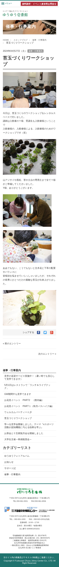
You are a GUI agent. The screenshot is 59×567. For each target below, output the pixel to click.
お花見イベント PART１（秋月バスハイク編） (29, 406)
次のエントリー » (47, 354)
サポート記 (10, 468)
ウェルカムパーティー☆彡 (18, 412)
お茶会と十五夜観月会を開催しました (23, 433)
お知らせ (8, 462)
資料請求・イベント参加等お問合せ (39, 4)
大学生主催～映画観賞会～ (18, 439)
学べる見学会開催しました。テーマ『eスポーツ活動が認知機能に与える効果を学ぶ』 (29, 425)
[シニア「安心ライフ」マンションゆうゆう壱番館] (15, 13)
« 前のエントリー (12, 343)
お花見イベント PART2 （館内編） (24, 400)
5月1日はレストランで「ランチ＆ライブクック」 (27, 386)
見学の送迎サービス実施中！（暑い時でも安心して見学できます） (29, 377)
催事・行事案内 (39, 40)
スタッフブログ (21, 40)
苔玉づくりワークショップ (18, 418)
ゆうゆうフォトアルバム (17, 456)
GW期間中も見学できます (17, 394)
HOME (6, 40)
